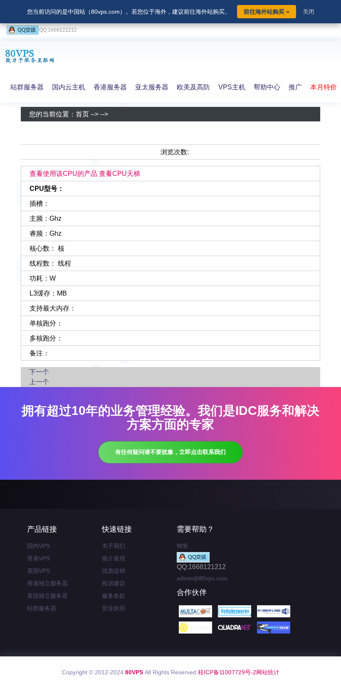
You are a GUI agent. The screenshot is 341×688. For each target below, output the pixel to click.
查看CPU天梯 (119, 173)
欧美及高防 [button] (193, 87)
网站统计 (267, 672)
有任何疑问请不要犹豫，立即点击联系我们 (170, 452)
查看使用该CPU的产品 (63, 173)
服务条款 (113, 595)
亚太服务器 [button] (151, 87)
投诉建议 (113, 583)
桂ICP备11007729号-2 (227, 672)
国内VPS (38, 546)
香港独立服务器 (47, 583)
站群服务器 (41, 608)
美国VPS (38, 570)
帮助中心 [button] (267, 87)
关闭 (308, 11)
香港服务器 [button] (110, 87)
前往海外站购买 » (266, 11)
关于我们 (113, 546)
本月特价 (323, 87)
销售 (182, 546)
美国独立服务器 (47, 595)
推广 (295, 87)
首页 (82, 114)
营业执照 (113, 608)
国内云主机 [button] (68, 87)
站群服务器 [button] (27, 87)
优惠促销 (113, 570)
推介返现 (113, 558)
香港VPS (38, 558)
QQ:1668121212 (58, 30)
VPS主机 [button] (231, 87)
